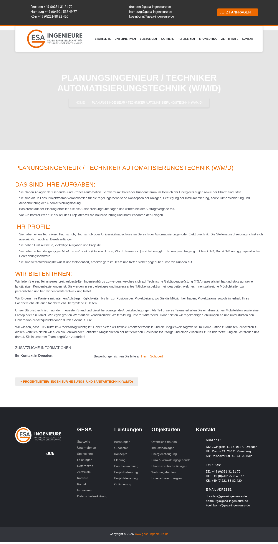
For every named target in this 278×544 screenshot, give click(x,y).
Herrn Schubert (152, 356)
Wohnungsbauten (164, 472)
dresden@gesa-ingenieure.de (150, 6)
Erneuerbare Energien (167, 478)
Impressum (85, 490)
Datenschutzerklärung (92, 496)
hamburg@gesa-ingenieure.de (150, 11)
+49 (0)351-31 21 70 (226, 471)
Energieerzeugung (164, 454)
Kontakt (248, 38)
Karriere (167, 38)
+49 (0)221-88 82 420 (227, 480)
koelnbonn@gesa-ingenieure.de (151, 16)
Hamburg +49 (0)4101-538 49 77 (54, 11)
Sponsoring (208, 38)
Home (80, 102)
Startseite (103, 38)
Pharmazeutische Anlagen (169, 466)
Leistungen (148, 38)
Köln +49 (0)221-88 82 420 (49, 16)
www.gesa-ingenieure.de (152, 534)
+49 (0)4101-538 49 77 (228, 476)
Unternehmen (125, 38)
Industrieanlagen (162, 448)
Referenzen (186, 38)
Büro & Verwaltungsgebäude (170, 460)
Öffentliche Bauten (164, 441)
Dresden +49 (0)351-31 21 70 (51, 6)
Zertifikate (229, 38)
